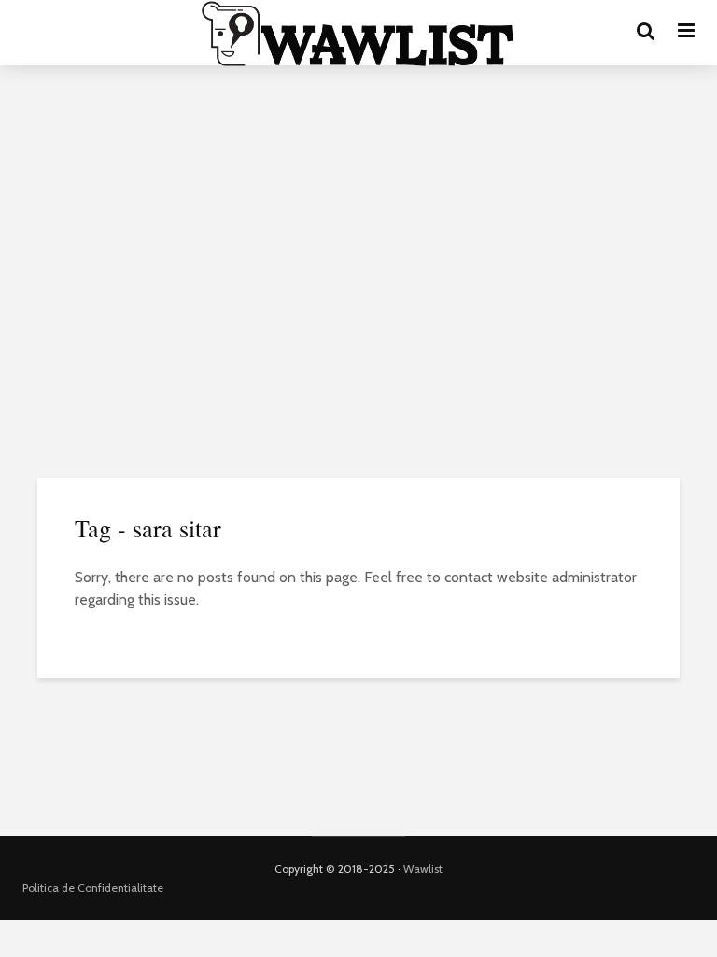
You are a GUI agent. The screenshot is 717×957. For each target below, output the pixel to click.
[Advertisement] (358, 224)
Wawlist (423, 869)
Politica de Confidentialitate (92, 887)
